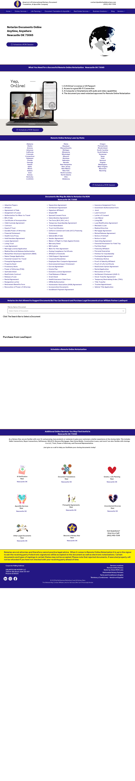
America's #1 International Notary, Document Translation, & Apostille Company (40, 3)
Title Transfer (100, 282)
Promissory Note (11, 267)
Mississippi (66, 154)
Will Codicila (53, 246)
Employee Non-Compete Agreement (63, 261)
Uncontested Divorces (112, 506)
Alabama (30, 144)
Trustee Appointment (103, 284)
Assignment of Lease (13, 213)
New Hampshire (66, 164)
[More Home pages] (11, 11)
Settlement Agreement (58, 208)
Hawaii (29, 164)
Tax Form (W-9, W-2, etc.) (59, 220)
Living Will (98, 220)
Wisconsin (102, 169)
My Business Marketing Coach (66, 580)
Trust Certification (56, 228)
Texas (103, 156)
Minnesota (66, 152)
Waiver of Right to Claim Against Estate (64, 241)
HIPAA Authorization (56, 282)
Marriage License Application (16, 249)
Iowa (30, 173)
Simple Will (53, 213)
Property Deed (10, 264)
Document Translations (66, 477)
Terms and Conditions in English (111, 575)
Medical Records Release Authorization (20, 251)
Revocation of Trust (102, 272)
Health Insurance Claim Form (60, 279)
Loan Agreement (11, 246)
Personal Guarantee (102, 251)
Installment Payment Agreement (61, 290)
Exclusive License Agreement (60, 272)
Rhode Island (102, 148)
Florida (30, 160)
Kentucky (29, 177)
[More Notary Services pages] (27, 11)
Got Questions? (113, 531)
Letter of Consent (102, 215)
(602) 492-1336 (109, 4)
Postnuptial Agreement (104, 256)
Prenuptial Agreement (13, 261)
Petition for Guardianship (104, 254)
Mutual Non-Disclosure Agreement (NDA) (20, 254)
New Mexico (65, 169)
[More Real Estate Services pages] (89, 11)
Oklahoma (66, 179)
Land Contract (100, 213)
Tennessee (102, 154)
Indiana (30, 171)
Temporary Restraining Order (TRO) (109, 279)
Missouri (66, 156)
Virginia (102, 162)
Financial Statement (12, 233)
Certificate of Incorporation (15, 220)
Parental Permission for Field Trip (108, 243)
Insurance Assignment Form (105, 205)
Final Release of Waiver (58, 274)
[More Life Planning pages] (41, 11)
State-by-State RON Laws (113, 570)
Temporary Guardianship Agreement (63, 223)
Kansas (30, 175)
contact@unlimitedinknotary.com (103, 2)
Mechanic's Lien (101, 226)
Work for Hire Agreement (58, 249)
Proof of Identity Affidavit (105, 261)
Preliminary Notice (102, 259)
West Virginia (103, 167)
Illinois (30, 169)
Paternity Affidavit (102, 249)
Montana (66, 158)
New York (65, 171)
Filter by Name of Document (17, 307)
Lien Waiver (99, 218)
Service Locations (116, 565)
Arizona (30, 148)
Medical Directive (101, 228)
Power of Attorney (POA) (14, 269)
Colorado (29, 154)
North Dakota (66, 175)
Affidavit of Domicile (57, 254)
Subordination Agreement (59, 218)
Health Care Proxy (12, 236)
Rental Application (102, 269)
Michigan (66, 150)
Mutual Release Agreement (105, 233)
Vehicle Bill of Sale (56, 236)
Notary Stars (81, 580)
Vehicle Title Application (104, 287)
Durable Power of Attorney (15, 231)
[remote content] (67, 389)
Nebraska (65, 160)
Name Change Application (14, 256)
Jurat (97, 210)
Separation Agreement (58, 205)
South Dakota (102, 152)
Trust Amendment (56, 226)
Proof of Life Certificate (104, 264)
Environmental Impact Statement (62, 264)
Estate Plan (53, 269)
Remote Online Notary (115, 568)
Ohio (66, 177)
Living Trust (9, 243)
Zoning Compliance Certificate (61, 251)
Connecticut (29, 156)
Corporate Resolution (57, 259)
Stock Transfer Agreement (105, 277)
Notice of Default (101, 236)
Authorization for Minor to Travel (17, 215)
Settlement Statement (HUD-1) (107, 274)
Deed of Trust (10, 228)
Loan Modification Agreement (106, 223)
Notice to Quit (100, 238)
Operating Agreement (103, 241)
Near (66, 479)
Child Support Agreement (59, 256)
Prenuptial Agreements (71, 505)
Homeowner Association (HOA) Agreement (65, 284)
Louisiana (29, 179)
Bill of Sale (9, 218)
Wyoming (102, 171)
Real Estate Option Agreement (106, 267)
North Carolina (65, 173)
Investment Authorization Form (107, 208)
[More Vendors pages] (124, 11)
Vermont (102, 160)
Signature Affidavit (56, 210)
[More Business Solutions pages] (107, 11)
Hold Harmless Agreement (15, 238)
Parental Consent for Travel (15, 259)
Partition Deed (100, 246)
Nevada (66, 162)
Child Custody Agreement (15, 223)
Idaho (30, 167)
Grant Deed (53, 277)
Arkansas (29, 150)
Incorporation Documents (58, 287)
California (30, 152)
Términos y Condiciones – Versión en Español (107, 577)
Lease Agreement (11, 241)
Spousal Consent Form (57, 215)
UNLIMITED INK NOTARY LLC (16, 570)
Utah (102, 158)
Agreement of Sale (12, 210)
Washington (102, 164)
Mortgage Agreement (103, 231)
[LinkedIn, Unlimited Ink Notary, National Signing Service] (5, 578)
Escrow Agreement (56, 267)
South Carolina (102, 150)
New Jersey (66, 167)
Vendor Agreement (56, 238)
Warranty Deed (54, 243)
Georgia (30, 162)
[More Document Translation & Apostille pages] (70, 11)
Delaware (29, 158)
